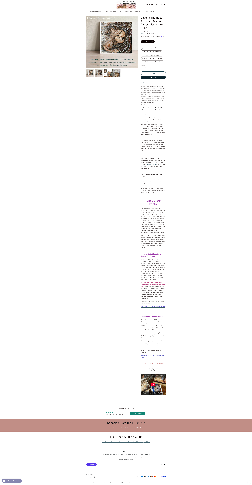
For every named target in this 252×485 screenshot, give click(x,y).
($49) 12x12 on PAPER (148, 48)
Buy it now (153, 77)
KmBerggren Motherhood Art (96, 482)
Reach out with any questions (153, 364)
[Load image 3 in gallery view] (108, 73)
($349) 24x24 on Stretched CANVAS (152, 62)
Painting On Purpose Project (126, 459)
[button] (87, 4)
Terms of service (130, 482)
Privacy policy (123, 482)
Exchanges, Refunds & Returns (111, 454)
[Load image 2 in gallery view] (99, 73)
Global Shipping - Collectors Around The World (124, 457)
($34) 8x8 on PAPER (147, 45)
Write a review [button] (137, 413)
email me (147, 345)
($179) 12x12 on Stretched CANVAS (152, 55)
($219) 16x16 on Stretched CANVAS (152, 58)
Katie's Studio (106, 457)
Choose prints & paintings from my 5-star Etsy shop (126, 427)
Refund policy (115, 482)
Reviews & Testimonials (145, 454)
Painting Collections (142, 457)
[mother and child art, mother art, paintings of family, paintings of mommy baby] (153, 368)
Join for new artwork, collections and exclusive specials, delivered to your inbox (126, 442)
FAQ (101, 454)
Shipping (143, 33)
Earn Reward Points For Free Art (129, 454)
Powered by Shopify (106, 482)
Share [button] (143, 82)
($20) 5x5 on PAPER (147, 41)
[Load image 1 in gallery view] (90, 73)
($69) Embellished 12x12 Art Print (151, 51)
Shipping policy (139, 482)
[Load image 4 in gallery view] (116, 73)
